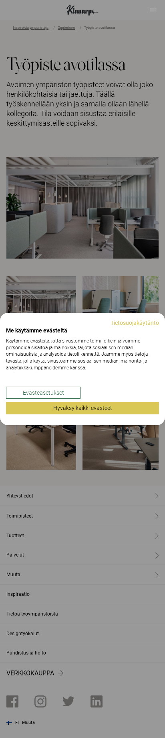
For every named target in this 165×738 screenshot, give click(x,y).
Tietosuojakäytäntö (135, 323)
